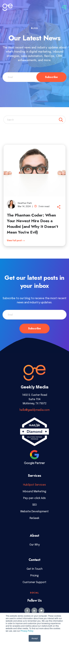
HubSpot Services (34, 484)
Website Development (34, 511)
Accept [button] (34, 638)
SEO (34, 504)
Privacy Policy (27, 630)
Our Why (34, 544)
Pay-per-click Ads (34, 498)
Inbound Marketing (34, 491)
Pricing (34, 575)
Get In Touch (35, 569)
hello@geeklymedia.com (34, 410)
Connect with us (46, 6)
